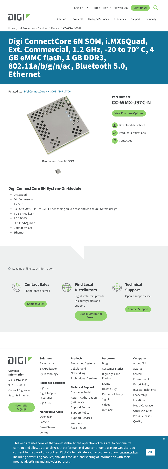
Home (11, 28)
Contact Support (138, 309)
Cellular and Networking (78, 371)
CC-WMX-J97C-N (72, 28)
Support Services (81, 418)
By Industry (47, 363)
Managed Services (98, 19)
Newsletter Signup (21, 407)
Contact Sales (35, 304)
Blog (97, 8)
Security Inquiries (19, 395)
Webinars (108, 410)
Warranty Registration (78, 425)
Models (55, 28)
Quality (137, 421)
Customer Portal (81, 392)
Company (151, 19)
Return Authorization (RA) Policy (84, 400)
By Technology (49, 374)
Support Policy (80, 413)
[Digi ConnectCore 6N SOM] (58, 171)
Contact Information (16, 373)
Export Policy (141, 384)
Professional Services (84, 378)
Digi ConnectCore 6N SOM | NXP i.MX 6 (47, 92)
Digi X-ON (45, 403)
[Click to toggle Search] (156, 8)
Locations (139, 400)
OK (150, 452)
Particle (44, 422)
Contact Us (140, 8)
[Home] (27, 17)
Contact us (125, 141)
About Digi (139, 363)
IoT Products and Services (33, 28)
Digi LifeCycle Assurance (48, 395)
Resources (120, 19)
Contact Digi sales (19, 390)
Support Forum (80, 407)
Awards (137, 369)
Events (106, 384)
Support (135, 19)
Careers (138, 374)
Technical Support (82, 387)
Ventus (44, 432)
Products (78, 19)
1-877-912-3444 (18, 380)
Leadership (140, 395)
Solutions (61, 19)
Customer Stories (113, 369)
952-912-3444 (16, 385)
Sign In (107, 8)
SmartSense (47, 427)
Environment (141, 379)
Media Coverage (143, 406)
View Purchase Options (129, 113)
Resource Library (112, 394)
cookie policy (128, 452)
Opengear (46, 417)
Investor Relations (144, 390)
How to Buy (121, 8)
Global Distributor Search (91, 316)
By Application (49, 369)
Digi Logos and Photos (111, 376)
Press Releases (142, 416)
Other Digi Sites (142, 411)
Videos (106, 405)
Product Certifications (132, 133)
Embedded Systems (83, 363)
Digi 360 (44, 388)
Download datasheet (132, 125)
